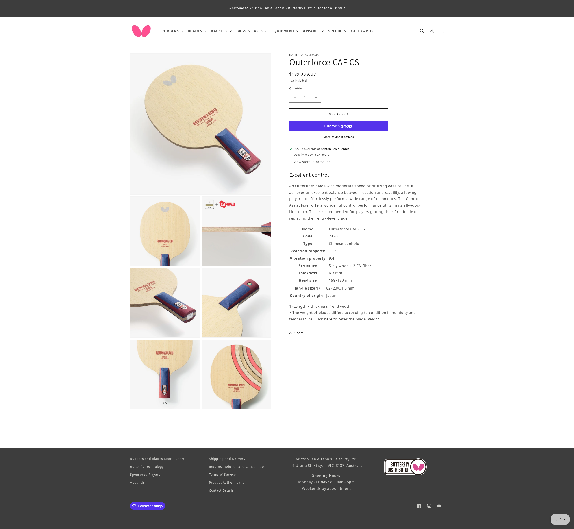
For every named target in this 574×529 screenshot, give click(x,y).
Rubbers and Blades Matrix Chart (157, 459)
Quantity (295, 88)
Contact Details (221, 490)
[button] (172, 31)
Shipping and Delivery (227, 459)
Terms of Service (222, 474)
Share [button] (299, 333)
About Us (137, 482)
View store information (312, 162)
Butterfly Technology (147, 466)
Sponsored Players (145, 474)
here (328, 319)
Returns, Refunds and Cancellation (237, 466)
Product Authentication (228, 482)
